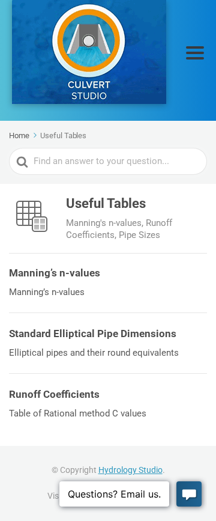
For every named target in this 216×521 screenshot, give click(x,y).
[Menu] (195, 52)
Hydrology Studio (130, 470)
